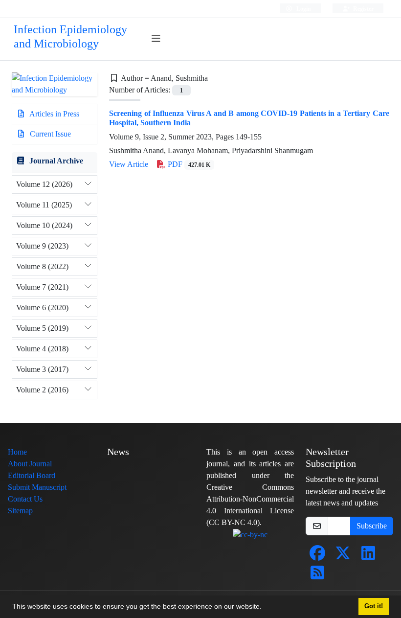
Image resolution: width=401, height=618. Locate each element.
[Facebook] (317, 556)
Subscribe (371, 525)
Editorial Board (31, 475)
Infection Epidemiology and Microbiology (70, 36)
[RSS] (317, 575)
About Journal (30, 463)
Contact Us (25, 499)
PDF (188, 164)
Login (303, 8)
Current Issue (49, 133)
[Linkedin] (368, 556)
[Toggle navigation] (156, 39)
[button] (265, 607)
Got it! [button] (373, 606)
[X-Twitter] (343, 556)
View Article (128, 164)
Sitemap (20, 510)
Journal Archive (56, 160)
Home (17, 452)
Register (363, 8)
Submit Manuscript (37, 487)
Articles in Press (53, 113)
